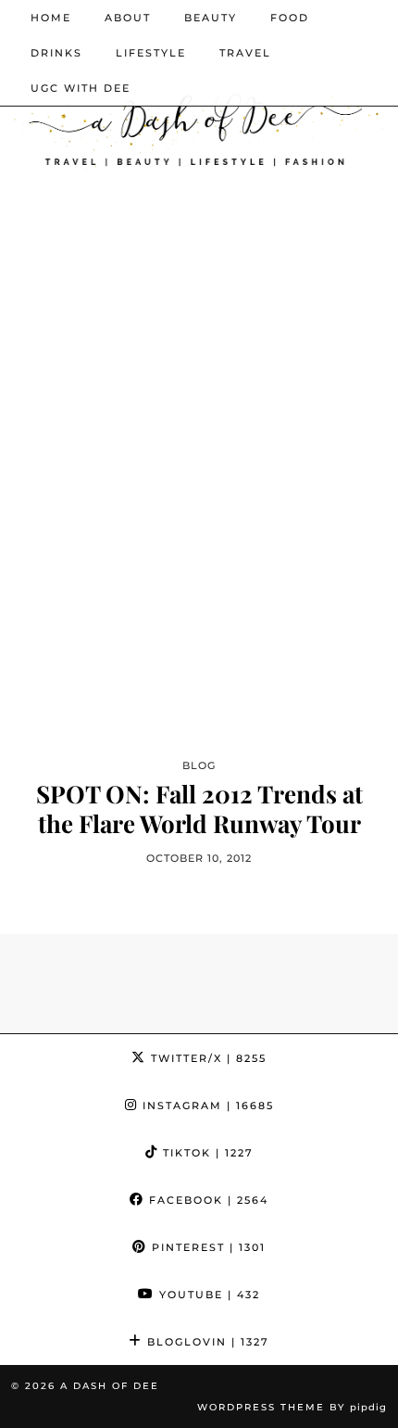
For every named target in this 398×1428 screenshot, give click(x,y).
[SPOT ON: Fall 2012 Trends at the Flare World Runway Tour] (199, 507)
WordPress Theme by (292, 1407)
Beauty (210, 17)
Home (51, 17)
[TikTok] (320, 88)
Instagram (206, 1105)
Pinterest (206, 1247)
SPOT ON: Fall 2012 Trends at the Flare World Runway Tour (199, 808)
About (128, 17)
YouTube (207, 1294)
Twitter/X (206, 1058)
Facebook (206, 1200)
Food (289, 17)
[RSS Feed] (345, 88)
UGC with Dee (81, 88)
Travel (245, 52)
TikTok (206, 1152)
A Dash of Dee (109, 1386)
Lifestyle (151, 52)
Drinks (56, 52)
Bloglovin (206, 1341)
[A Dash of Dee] (199, 125)
